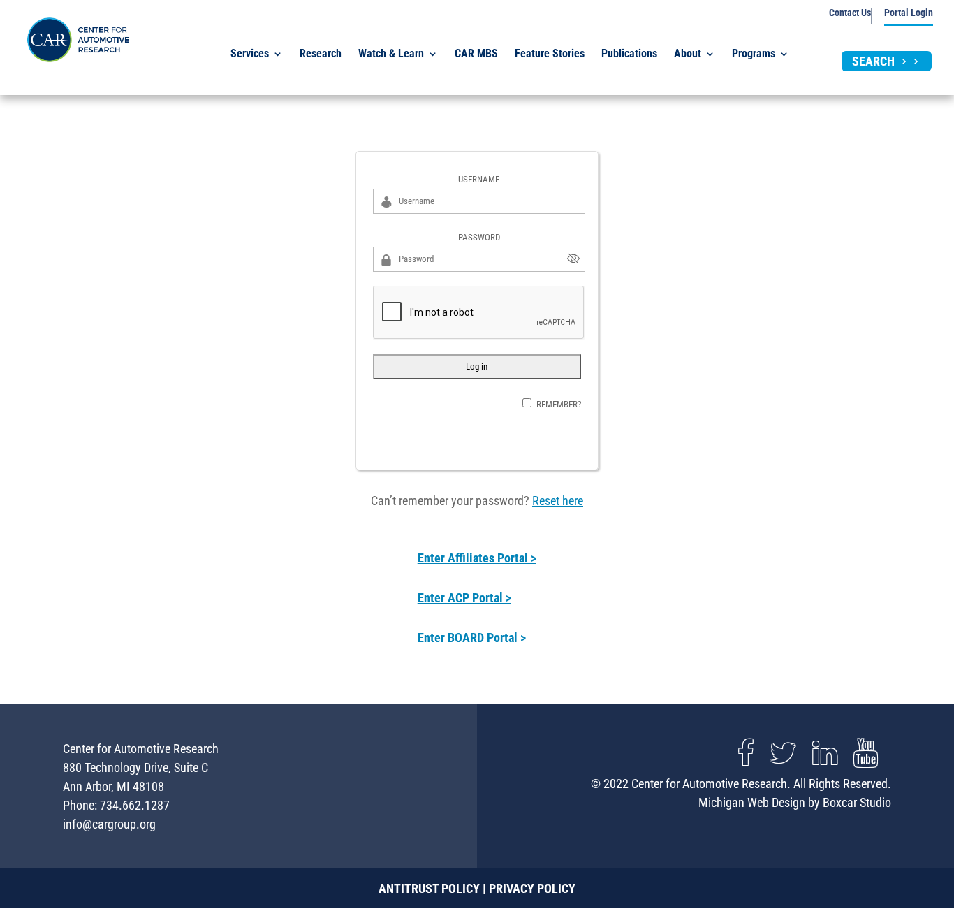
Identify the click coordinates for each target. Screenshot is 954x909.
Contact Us (850, 13)
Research (321, 54)
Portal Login (908, 13)
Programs (753, 54)
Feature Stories (550, 54)
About (687, 54)
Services (249, 54)
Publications (629, 54)
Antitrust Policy (429, 888)
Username (478, 179)
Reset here (557, 500)
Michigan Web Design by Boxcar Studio (794, 802)
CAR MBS (476, 54)
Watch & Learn (391, 54)
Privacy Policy (532, 888)
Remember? (558, 404)
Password (479, 237)
